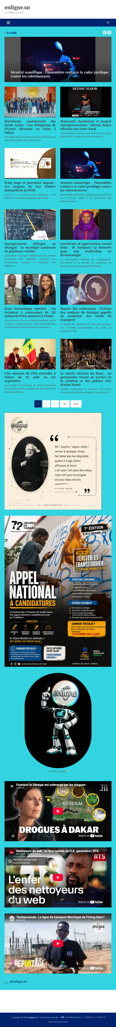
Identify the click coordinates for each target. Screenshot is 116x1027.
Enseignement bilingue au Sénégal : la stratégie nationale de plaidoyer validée (30, 247)
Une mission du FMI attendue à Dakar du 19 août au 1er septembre (30, 377)
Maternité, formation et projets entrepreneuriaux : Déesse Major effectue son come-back (85, 125)
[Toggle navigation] (8, 23)
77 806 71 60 (100, 1017)
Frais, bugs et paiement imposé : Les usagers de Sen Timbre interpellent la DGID (30, 186)
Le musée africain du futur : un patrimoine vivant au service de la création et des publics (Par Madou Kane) (85, 379)
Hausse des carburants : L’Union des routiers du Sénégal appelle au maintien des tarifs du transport (85, 314)
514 (64, 403)
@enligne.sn (18, 981)
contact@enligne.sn (72, 1017)
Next (76, 403)
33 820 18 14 (89, 1017)
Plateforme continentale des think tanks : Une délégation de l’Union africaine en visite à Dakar (30, 127)
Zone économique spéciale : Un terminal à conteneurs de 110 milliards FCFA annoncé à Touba (30, 312)
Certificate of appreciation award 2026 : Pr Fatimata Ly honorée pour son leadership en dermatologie (85, 249)
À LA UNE (12, 33)
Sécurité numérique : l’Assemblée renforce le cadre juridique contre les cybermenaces (59, 74)
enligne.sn (17, 8)
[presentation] (105, 32)
